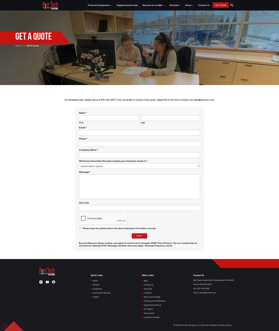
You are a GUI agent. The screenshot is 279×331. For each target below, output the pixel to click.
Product (96, 285)
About (188, 5)
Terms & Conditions (209, 325)
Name (83, 112)
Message (85, 172)
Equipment (97, 289)
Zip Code (84, 202)
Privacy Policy (226, 325)
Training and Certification (154, 301)
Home (18, 45)
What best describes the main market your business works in (113, 161)
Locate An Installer (152, 317)
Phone (83, 138)
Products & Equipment (99, 5)
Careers (96, 297)
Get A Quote (149, 313)
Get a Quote (220, 5)
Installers (148, 293)
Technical (174, 5)
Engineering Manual (152, 305)
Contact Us (204, 5)
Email (83, 127)
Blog (146, 281)
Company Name (88, 149)
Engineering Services (127, 5)
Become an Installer (153, 5)
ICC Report (148, 309)
